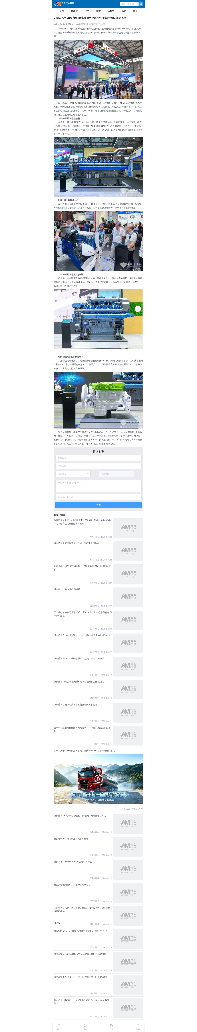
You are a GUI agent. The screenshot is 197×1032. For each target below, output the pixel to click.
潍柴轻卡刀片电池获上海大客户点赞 (71, 838)
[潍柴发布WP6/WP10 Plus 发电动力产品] (128, 870)
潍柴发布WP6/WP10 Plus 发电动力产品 (73, 861)
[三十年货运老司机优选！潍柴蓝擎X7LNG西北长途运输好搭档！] (128, 736)
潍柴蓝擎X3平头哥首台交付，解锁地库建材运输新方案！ (81, 815)
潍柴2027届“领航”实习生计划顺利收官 (72, 884)
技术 (135, 11)
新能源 (74, 11)
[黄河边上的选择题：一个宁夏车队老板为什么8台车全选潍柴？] (128, 1008)
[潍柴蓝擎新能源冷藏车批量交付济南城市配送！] (128, 713)
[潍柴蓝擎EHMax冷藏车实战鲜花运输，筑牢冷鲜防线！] (128, 666)
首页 (62, 11)
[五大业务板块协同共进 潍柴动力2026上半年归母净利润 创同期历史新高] (128, 620)
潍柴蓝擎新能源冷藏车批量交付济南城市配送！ (76, 704)
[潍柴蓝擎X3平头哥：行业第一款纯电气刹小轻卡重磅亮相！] (128, 985)
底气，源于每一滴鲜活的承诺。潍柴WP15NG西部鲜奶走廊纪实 (84, 750)
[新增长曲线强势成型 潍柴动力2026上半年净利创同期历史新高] (128, 574)
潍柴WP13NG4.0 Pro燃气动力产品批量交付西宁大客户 (80, 930)
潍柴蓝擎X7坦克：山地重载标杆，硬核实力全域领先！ (80, 681)
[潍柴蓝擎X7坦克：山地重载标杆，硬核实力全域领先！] (128, 690)
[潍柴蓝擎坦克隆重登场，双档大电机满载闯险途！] (128, 551)
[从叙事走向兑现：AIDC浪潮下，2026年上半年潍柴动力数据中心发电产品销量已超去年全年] (128, 528)
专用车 (111, 11)
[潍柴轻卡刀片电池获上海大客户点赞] (128, 847)
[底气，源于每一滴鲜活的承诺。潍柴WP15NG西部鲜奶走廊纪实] (98, 779)
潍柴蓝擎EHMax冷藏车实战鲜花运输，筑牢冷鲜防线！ (80, 658)
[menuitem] (62, 11)
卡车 (87, 11)
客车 (98, 11)
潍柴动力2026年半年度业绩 (67, 589)
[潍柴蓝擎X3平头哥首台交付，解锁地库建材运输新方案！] (128, 824)
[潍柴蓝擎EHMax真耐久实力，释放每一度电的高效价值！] (128, 962)
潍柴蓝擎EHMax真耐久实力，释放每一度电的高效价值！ (81, 953)
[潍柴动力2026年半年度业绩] (128, 597)
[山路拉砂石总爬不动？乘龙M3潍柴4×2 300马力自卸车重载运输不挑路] (128, 916)
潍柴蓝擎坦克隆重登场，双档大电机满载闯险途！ (77, 543)
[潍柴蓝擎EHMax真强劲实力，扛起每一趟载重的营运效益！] (128, 643)
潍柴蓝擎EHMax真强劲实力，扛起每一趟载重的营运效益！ (82, 635)
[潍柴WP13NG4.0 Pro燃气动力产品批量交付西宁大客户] (128, 939)
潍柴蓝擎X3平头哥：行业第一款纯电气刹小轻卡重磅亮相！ (82, 976)
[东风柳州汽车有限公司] (57, 923)
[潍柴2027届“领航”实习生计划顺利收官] (128, 893)
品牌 (124, 11)
